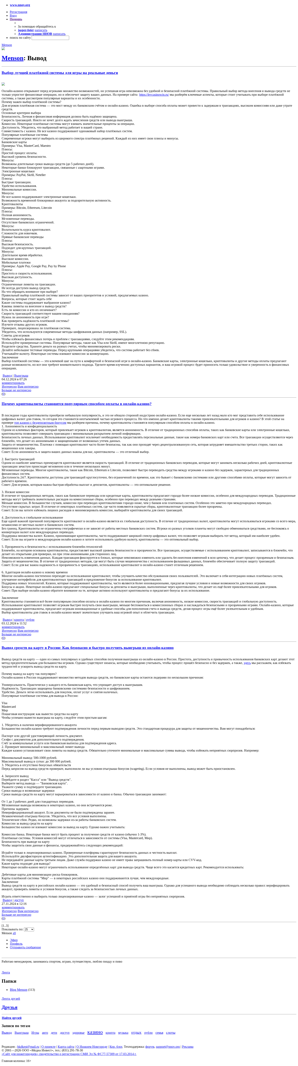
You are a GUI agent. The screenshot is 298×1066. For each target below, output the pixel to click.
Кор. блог (115, 1046)
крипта (19, 619)
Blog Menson (18, 989)
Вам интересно (28, 386)
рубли (30, 619)
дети (54, 1032)
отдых (136, 1032)
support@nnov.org (168, 1046)
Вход (13, 15)
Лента (6, 972)
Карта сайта (66, 1046)
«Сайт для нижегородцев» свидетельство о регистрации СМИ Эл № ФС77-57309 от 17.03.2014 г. (69, 1054)
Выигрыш (21, 375)
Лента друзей (11, 998)
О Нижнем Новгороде (91, 1046)
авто (45, 1032)
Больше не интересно (16, 390)
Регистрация (18, 12)
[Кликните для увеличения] (3, 49)
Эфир (14, 940)
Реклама (187, 1046)
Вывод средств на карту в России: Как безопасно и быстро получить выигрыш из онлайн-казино (88, 648)
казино (95, 1032)
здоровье (78, 1032)
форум (149, 1046)
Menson (7, 45)
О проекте (48, 1046)
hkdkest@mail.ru (28, 1046)
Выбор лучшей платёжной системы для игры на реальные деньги (60, 73)
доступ (19, 900)
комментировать (13, 383)
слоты (170, 1033)
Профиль (16, 943)
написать (41, 30)
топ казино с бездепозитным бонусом (40, 422)
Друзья (9, 1007)
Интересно (9, 386)
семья (159, 1032)
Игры (35, 1032)
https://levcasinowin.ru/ (154, 94)
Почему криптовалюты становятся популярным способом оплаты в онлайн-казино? (77, 404)
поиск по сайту (20, 37)
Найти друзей (11, 1018)
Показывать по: (13, 929)
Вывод (7, 375)
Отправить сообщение (25, 947)
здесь (247, 663)
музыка (123, 1032)
